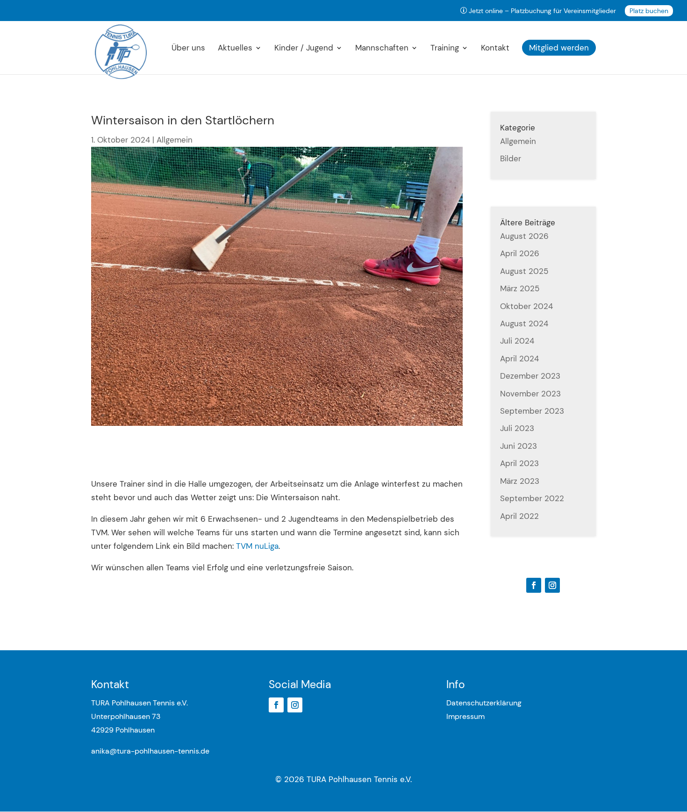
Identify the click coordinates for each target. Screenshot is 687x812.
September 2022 (532, 498)
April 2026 (519, 253)
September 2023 (532, 411)
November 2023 (530, 393)
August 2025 (524, 271)
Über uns (188, 48)
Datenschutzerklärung (484, 703)
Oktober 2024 (526, 306)
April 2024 (519, 358)
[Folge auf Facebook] (533, 585)
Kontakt (495, 48)
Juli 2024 (517, 341)
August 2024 (524, 323)
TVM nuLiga (257, 546)
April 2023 (519, 463)
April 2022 (519, 516)
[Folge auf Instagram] (552, 585)
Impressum (465, 716)
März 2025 (519, 288)
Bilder (510, 158)
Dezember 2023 (530, 376)
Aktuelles (235, 48)
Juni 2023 (518, 446)
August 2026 (524, 236)
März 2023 (519, 481)
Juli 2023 (517, 428)
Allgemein (175, 140)
